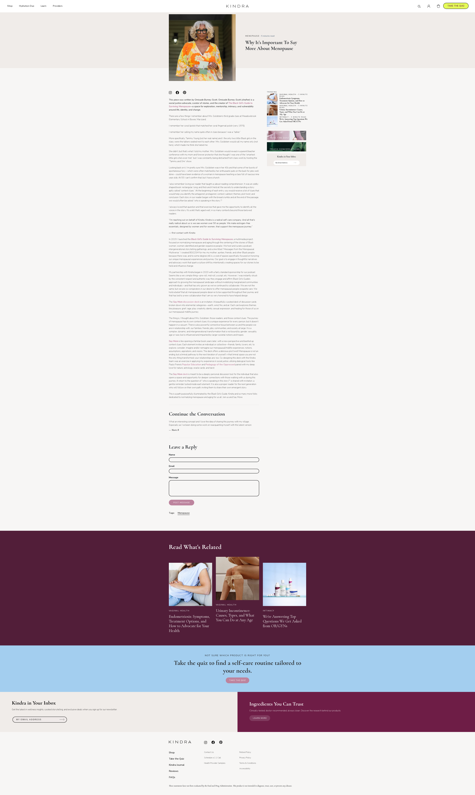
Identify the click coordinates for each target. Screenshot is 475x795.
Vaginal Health (287, 94)
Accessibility (244, 768)
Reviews (173, 771)
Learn (43, 6)
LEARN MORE (260, 718)
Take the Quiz (237, 680)
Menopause (252, 36)
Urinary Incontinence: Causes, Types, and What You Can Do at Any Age (292, 112)
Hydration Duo (26, 6)
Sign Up (295, 163)
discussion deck (186, 301)
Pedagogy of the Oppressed (220, 364)
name (172, 454)
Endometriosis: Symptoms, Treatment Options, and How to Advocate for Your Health (292, 100)
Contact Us (209, 752)
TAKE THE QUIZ (455, 5)
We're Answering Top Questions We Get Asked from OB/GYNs (293, 120)
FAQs (172, 777)
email (172, 466)
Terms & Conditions (247, 763)
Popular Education (191, 364)
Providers (58, 6)
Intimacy (284, 117)
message (173, 477)
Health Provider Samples (214, 763)
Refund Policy (245, 752)
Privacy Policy (245, 757)
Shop (10, 6)
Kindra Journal (176, 765)
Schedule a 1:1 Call (212, 757)
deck (180, 374)
